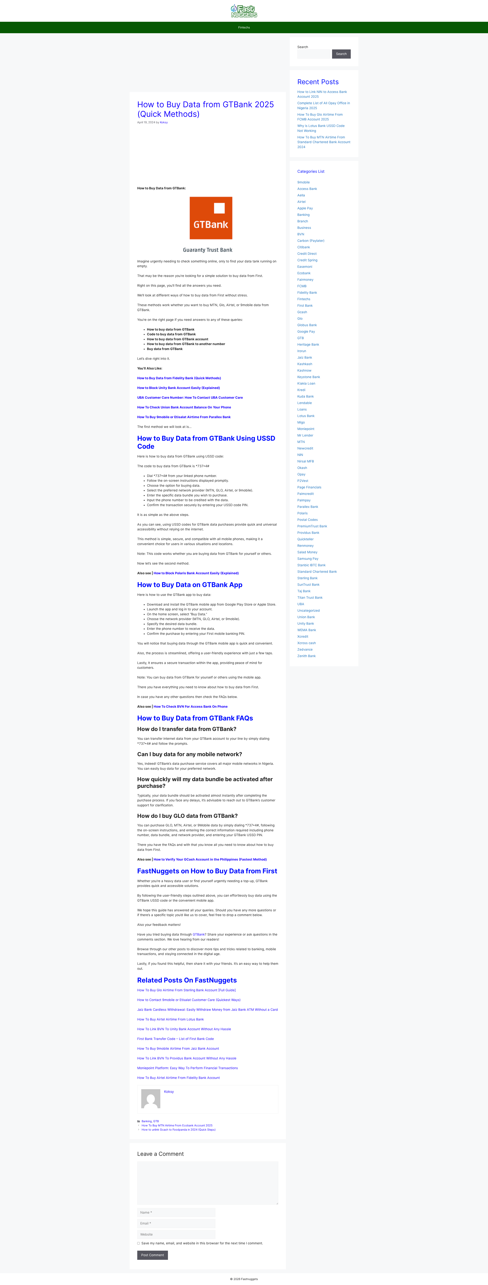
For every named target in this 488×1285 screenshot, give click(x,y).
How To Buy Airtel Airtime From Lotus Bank (170, 1019)
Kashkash (304, 364)
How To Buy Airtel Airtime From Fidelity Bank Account (178, 1078)
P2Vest (302, 481)
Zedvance (305, 649)
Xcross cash (306, 643)
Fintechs (244, 27)
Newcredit (305, 448)
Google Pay (306, 331)
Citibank (303, 247)
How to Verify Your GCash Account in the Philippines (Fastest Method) (210, 859)
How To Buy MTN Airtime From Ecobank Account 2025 (177, 1125)
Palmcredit (305, 494)
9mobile (303, 182)
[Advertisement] (208, 63)
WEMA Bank (306, 630)
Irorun (301, 351)
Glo (300, 318)
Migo (301, 422)
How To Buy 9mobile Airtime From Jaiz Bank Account (178, 1048)
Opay (301, 474)
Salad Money (307, 552)
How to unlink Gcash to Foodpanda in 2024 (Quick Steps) (179, 1129)
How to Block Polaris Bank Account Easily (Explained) (196, 573)
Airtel (301, 202)
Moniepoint (305, 429)
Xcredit (302, 636)
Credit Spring (307, 260)
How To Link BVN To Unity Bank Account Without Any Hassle (184, 1029)
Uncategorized (308, 610)
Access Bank (307, 189)
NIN (300, 455)
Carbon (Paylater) (310, 241)
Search (302, 47)
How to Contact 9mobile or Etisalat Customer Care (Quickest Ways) (189, 1000)
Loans (302, 409)
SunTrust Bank (308, 584)
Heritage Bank (308, 344)
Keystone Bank (308, 377)
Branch (302, 221)
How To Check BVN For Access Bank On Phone (191, 706)
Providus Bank (308, 533)
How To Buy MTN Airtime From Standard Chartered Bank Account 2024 (323, 142)
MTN (301, 442)
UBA (300, 604)
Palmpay (304, 500)
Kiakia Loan (306, 383)
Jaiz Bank (304, 357)
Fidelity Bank (307, 292)
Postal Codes (307, 520)
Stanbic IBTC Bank (311, 565)
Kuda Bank (305, 396)
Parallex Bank (307, 507)
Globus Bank (307, 325)
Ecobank (304, 273)
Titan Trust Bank (310, 597)
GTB (156, 1121)
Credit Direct (307, 254)
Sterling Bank (307, 578)
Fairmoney (305, 280)
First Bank (305, 305)
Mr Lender (305, 435)
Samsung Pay (307, 559)
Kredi (301, 390)
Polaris (302, 513)
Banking (147, 1121)
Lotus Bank (306, 416)
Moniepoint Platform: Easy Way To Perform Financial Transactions (188, 1068)
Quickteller (305, 539)
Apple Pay (305, 208)
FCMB (302, 286)
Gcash (302, 312)
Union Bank (306, 617)
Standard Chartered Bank (317, 572)
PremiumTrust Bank (312, 526)
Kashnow (304, 370)
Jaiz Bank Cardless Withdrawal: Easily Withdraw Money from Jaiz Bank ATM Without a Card (207, 1010)
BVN (300, 234)
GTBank (199, 934)
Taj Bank (304, 591)
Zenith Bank (306, 656)
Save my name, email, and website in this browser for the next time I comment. (202, 1243)
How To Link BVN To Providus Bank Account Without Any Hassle (186, 1058)
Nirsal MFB (305, 461)
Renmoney (305, 546)
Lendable (304, 403)
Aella (301, 195)
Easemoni (304, 267)
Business (304, 228)
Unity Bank (305, 623)
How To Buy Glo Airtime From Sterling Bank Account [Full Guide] (186, 990)
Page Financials (309, 487)
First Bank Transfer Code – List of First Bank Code (175, 1039)
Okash (302, 468)
